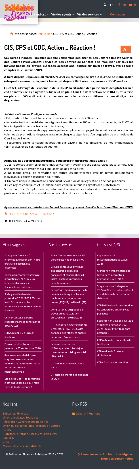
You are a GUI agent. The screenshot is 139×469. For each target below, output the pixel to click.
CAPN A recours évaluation (112, 362)
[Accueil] (14, 12)
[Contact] (112, 5)
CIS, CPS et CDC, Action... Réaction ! (31, 214)
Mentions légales (120, 454)
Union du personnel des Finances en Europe (31, 425)
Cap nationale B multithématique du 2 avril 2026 (112, 259)
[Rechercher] (105, 5)
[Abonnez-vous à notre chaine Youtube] (131, 5)
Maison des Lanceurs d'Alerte (22, 446)
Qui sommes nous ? (91, 454)
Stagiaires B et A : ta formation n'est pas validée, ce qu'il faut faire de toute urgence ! (22, 382)
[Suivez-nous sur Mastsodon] (125, 5)
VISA (6, 441)
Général (81, 413)
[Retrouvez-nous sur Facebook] (119, 5)
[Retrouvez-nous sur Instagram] (136, 5)
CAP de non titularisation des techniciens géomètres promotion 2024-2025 (113, 274)
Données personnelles (117, 458)
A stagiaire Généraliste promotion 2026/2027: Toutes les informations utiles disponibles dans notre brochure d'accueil (23, 302)
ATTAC (7, 429)
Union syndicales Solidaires (21, 417)
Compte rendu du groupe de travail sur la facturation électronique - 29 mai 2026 (67, 313)
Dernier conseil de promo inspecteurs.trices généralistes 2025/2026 (22, 321)
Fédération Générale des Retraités (26, 421)
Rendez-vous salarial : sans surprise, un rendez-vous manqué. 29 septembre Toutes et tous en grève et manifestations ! (22, 363)
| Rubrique (93, 413)
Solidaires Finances (15, 413)
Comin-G (8, 437)
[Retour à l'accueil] (12, 34)
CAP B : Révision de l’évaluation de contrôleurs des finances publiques (115, 309)
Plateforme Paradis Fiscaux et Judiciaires (30, 433)
